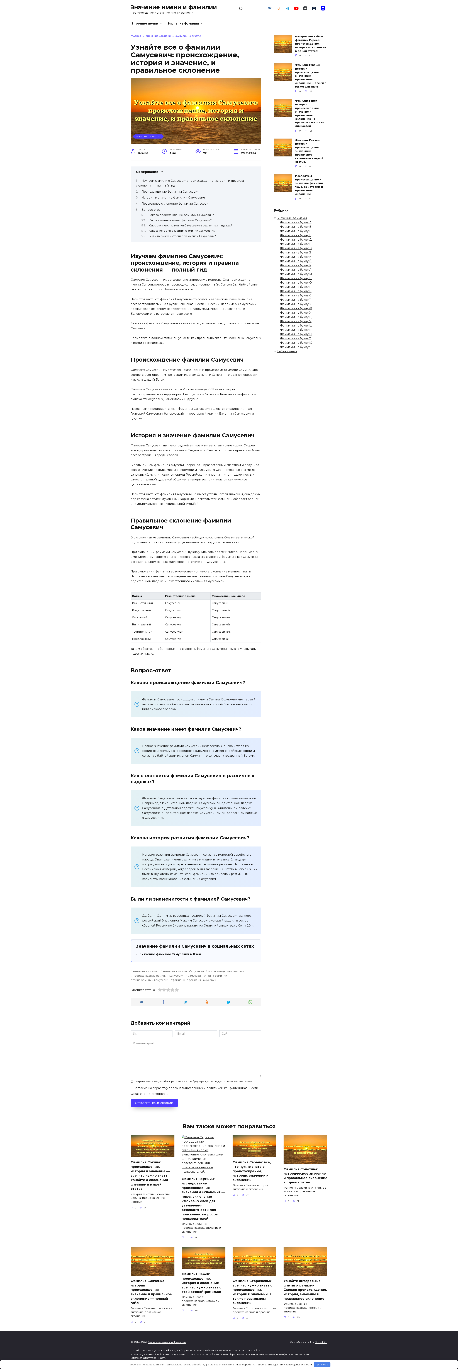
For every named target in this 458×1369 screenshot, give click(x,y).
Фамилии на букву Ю (296, 342)
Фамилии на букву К (295, 265)
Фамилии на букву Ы (296, 334)
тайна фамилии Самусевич (151, 980)
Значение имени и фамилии (174, 7)
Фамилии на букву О (296, 282)
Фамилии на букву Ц (296, 317)
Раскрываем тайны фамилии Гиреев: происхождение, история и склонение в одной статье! (310, 44)
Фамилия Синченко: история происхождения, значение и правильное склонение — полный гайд (151, 1292)
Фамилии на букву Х (295, 312)
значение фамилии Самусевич (183, 971)
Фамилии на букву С (148, 136)
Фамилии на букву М (296, 274)
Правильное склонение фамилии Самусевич (176, 203)
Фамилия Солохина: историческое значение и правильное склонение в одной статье (305, 1175)
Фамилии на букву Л (296, 269)
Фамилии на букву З (295, 252)
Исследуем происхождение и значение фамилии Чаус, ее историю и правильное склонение (309, 185)
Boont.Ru (321, 1342)
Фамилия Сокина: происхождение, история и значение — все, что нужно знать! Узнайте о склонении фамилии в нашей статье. (150, 1175)
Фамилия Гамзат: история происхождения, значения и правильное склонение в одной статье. (309, 151)
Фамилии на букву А (295, 222)
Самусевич (195, 975)
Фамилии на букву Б (295, 226)
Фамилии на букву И (296, 256)
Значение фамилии (183, 23)
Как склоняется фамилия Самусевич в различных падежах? (190, 225)
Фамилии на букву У (295, 304)
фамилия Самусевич (202, 980)
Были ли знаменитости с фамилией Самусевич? (182, 236)
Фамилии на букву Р (295, 291)
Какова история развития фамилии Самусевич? (182, 230)
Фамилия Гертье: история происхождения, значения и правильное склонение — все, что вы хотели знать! (310, 76)
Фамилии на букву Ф (296, 308)
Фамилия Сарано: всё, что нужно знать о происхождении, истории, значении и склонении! (252, 1171)
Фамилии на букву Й (296, 261)
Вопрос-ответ (152, 209)
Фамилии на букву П (296, 287)
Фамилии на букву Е (295, 244)
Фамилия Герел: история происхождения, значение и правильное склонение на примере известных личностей (309, 113)
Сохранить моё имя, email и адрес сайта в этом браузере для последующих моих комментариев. (194, 1081)
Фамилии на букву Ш (296, 325)
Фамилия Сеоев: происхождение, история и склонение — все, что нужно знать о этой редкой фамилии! (202, 1283)
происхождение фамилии (225, 971)
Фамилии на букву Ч (295, 321)
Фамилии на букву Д (296, 239)
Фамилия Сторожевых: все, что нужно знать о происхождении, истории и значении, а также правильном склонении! (252, 1292)
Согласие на (195, 1088)
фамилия (179, 980)
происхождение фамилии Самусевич (158, 975)
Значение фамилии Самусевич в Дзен (170, 954)
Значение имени (144, 23)
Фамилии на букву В (295, 231)
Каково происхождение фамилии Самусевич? (181, 215)
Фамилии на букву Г (295, 235)
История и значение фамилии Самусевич (173, 197)
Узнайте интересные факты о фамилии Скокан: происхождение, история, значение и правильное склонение (305, 1289)
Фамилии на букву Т (295, 299)
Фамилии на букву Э (295, 338)
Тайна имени (287, 351)
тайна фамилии (216, 975)
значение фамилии (146, 971)
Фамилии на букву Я (295, 347)
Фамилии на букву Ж (296, 248)
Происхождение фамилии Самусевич (170, 191)
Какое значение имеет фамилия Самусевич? (180, 220)
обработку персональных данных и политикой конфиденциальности (205, 1088)
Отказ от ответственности (150, 1093)
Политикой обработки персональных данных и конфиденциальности (260, 1354)
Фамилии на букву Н (296, 278)
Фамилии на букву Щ (296, 330)
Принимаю (321, 1364)
